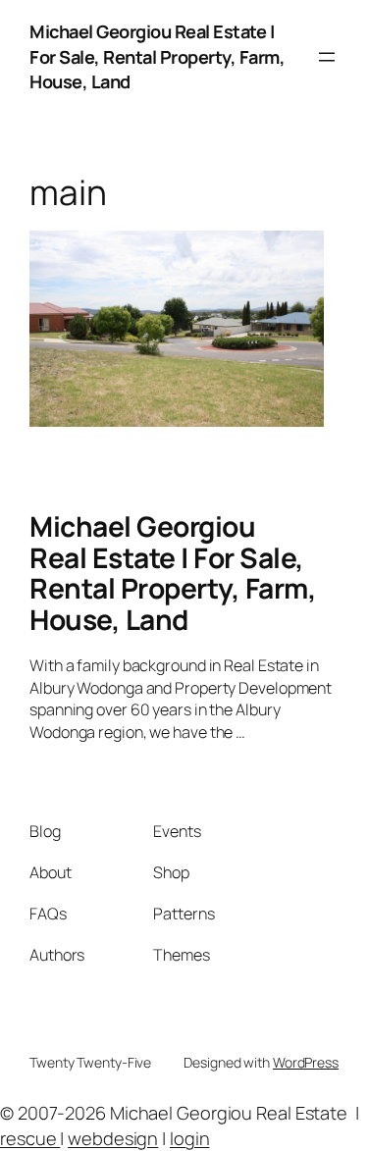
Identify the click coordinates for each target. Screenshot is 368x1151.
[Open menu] (327, 57)
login (190, 1138)
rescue (30, 1138)
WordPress (306, 1062)
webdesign (113, 1138)
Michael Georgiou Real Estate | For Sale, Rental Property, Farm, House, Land (157, 56)
